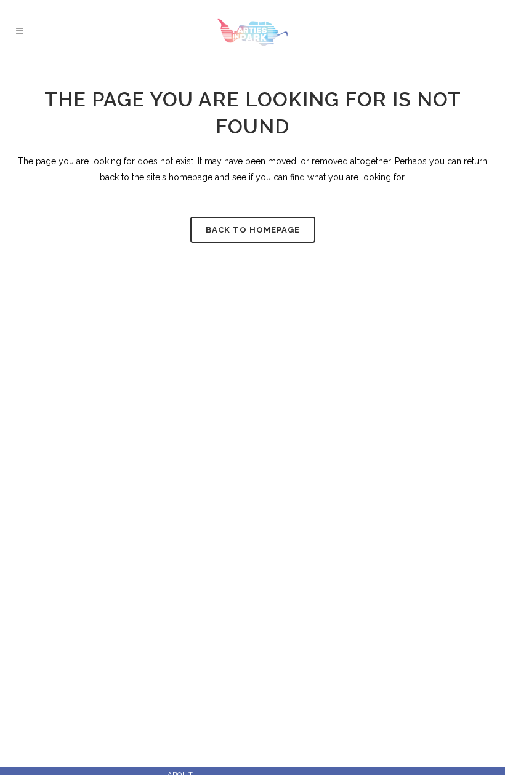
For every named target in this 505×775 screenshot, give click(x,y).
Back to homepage (253, 229)
